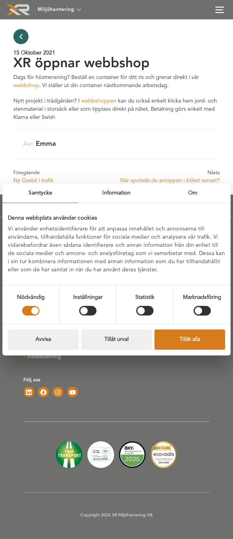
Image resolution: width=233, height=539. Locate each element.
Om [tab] (192, 193)
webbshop (26, 85)
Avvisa (43, 339)
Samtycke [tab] (40, 193)
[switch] (87, 310)
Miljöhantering (56, 9)
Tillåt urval (116, 339)
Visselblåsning (44, 356)
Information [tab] (116, 193)
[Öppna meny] (219, 9)
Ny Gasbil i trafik (33, 180)
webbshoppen (98, 101)
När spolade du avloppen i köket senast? (170, 180)
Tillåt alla (190, 339)
